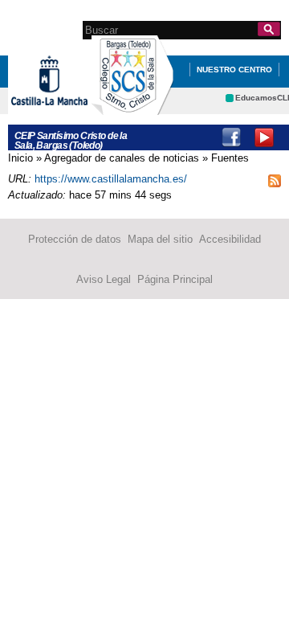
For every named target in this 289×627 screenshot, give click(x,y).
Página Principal (175, 279)
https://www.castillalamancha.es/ (111, 179)
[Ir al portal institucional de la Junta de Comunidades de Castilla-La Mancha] (69, 111)
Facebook (231, 137)
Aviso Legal (103, 279)
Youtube (264, 137)
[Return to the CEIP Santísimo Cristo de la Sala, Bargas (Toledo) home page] (132, 107)
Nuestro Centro (234, 69)
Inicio (20, 158)
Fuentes (230, 158)
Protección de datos (74, 239)
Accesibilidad (230, 239)
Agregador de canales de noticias (121, 158)
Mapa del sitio (160, 239)
